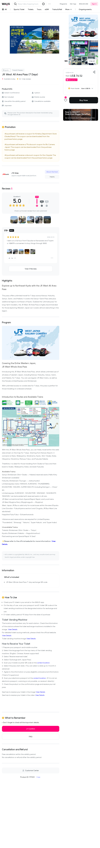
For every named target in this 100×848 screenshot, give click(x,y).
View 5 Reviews (31, 269)
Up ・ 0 (13, 258)
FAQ (30, 736)
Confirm (31, 729)
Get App (73, 4)
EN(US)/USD (83, 4)
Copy (38, 777)
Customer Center (32, 770)
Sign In (94, 4)
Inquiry (52, 177)
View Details (12, 629)
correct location (43, 663)
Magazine (63, 4)
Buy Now (84, 100)
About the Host (52, 172)
